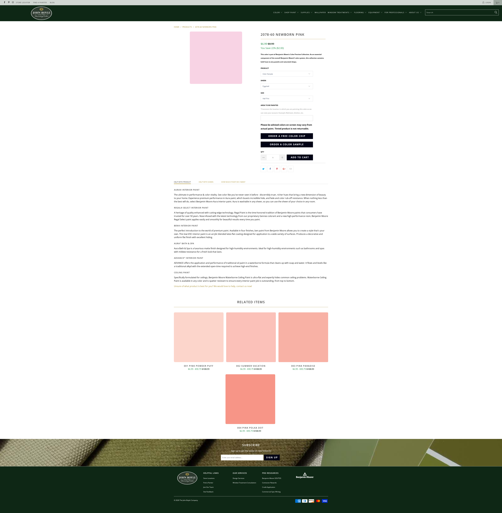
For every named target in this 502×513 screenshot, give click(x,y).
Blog (52, 2)
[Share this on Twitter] (263, 169)
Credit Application (268, 487)
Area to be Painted (286, 109)
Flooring (359, 12)
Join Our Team (208, 487)
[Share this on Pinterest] (277, 169)
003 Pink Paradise (303, 337)
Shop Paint (290, 12)
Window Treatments (339, 12)
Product (265, 68)
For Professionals (395, 12)
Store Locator (23, 2)
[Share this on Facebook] (270, 169)
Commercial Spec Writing (271, 492)
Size (262, 93)
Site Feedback (208, 492)
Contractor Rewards (269, 483)
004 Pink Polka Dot (250, 399)
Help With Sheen (206, 182)
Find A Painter (40, 2)
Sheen (263, 80)
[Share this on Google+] (284, 169)
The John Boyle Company (189, 500)
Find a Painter (208, 483)
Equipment (375, 12)
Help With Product (182, 182)
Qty (262, 152)
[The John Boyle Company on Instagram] (13, 2)
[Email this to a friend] (290, 169)
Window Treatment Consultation (244, 483)
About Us (414, 12)
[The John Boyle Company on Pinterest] (8, 2)
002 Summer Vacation (251, 337)
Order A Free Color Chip (286, 136)
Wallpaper (320, 12)
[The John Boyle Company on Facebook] (4, 2)
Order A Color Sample (287, 144)
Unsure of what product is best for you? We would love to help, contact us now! (213, 286)
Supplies (305, 12)
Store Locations (209, 478)
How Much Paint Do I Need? (233, 182)
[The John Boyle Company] (41, 13)
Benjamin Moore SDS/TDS (271, 478)
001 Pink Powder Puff (199, 337)
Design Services (238, 478)
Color (276, 12)
